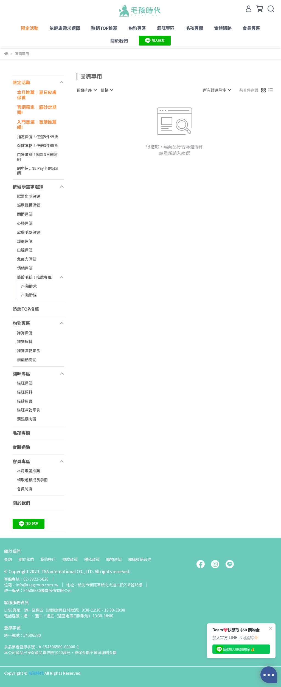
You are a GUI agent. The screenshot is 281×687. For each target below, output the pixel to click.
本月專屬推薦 (28, 470)
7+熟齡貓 (29, 295)
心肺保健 (24, 223)
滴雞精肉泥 (26, 359)
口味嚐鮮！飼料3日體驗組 (37, 157)
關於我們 (26, 559)
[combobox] (86, 90)
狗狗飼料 (24, 341)
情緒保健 (24, 268)
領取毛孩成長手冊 (32, 479)
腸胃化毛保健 (28, 196)
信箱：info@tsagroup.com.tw (31, 584)
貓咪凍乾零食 (28, 409)
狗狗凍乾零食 (28, 350)
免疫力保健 (26, 259)
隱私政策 (92, 559)
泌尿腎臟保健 (28, 205)
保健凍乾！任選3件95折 (37, 145)
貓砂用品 (24, 401)
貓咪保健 (24, 383)
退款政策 (70, 559)
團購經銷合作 (139, 559)
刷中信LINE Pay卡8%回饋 (37, 170)
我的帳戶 (48, 559)
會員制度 (24, 488)
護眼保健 (24, 241)
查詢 (8, 559)
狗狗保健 (24, 332)
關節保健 (24, 214)
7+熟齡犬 (29, 286)
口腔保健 (24, 250)
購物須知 (114, 559)
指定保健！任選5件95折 (37, 136)
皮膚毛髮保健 (28, 232)
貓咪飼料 (24, 392)
